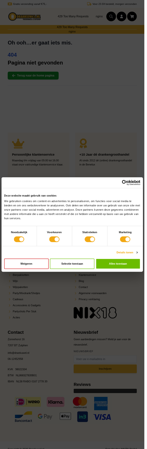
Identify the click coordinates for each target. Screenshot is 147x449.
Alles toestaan (118, 263)
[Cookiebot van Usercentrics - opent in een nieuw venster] (124, 182)
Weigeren (26, 263)
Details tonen (125, 252)
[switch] (54, 239)
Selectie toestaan (72, 263)
